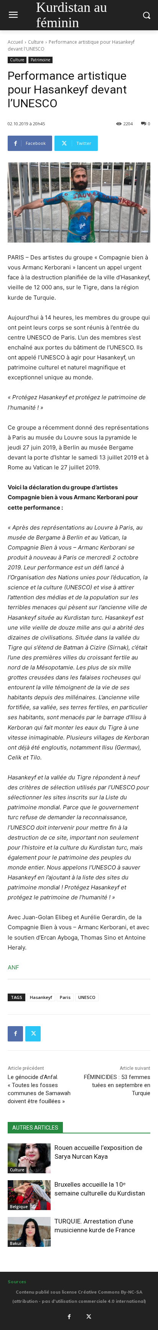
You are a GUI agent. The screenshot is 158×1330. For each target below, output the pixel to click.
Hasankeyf (41, 997)
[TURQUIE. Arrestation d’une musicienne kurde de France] (29, 1232)
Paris (65, 997)
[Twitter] (33, 1033)
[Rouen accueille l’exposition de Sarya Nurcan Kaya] (29, 1158)
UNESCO (86, 997)
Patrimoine (40, 59)
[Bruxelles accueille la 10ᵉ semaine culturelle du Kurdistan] (29, 1195)
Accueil (15, 42)
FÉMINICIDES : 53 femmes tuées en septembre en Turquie (117, 1085)
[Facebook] (15, 1033)
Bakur (15, 1243)
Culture (36, 42)
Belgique (19, 1206)
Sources (17, 1281)
